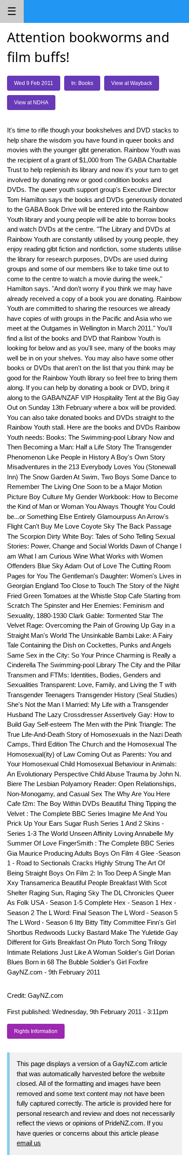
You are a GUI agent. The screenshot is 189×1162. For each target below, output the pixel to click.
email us (29, 1143)
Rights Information (36, 1031)
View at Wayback (131, 83)
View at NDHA (31, 102)
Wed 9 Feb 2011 (33, 83)
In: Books (82, 83)
